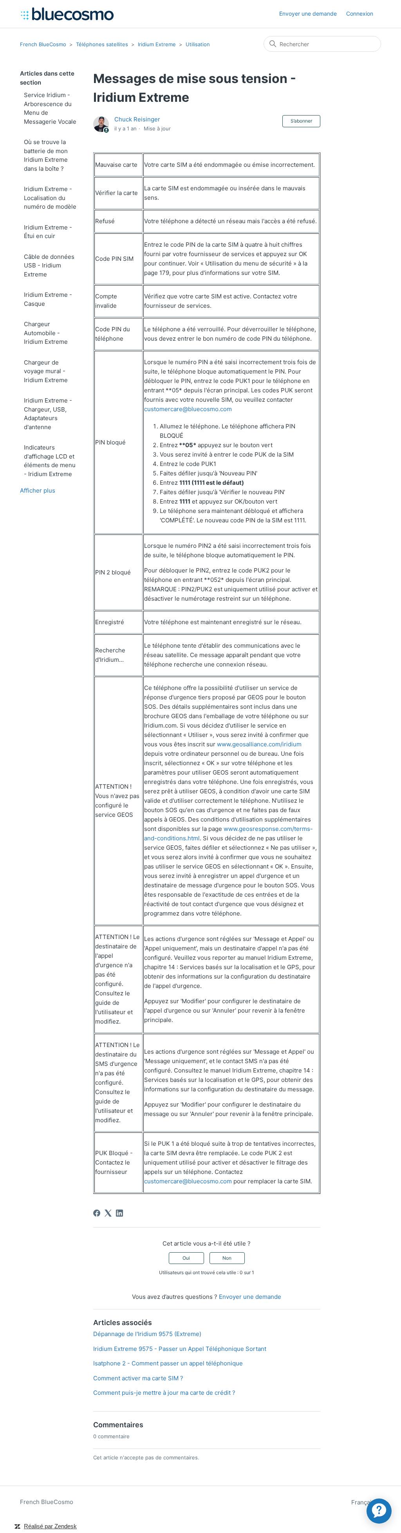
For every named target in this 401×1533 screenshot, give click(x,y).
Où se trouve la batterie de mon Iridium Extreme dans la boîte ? (46, 155)
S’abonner (301, 121)
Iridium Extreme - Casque (48, 299)
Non (226, 1258)
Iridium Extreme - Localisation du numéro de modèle (50, 197)
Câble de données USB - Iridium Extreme (49, 265)
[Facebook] (96, 1213)
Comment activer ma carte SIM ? (138, 1378)
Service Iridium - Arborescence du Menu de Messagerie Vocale (50, 108)
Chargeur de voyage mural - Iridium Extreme (46, 371)
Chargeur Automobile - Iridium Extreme (46, 332)
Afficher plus (37, 490)
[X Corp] (108, 1213)
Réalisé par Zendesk (50, 1526)
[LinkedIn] (119, 1213)
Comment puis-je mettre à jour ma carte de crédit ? (164, 1392)
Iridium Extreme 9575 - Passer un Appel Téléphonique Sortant (179, 1348)
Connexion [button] (359, 13)
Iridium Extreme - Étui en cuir (48, 232)
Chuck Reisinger (137, 119)
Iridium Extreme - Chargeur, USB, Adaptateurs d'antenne (48, 414)
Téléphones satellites (102, 44)
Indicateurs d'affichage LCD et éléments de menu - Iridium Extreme (50, 461)
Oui (186, 1258)
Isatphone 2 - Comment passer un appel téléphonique (168, 1363)
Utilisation (198, 44)
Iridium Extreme (157, 44)
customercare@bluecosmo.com (188, 409)
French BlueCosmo (43, 44)
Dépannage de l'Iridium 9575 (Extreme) (147, 1334)
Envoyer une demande (308, 13)
